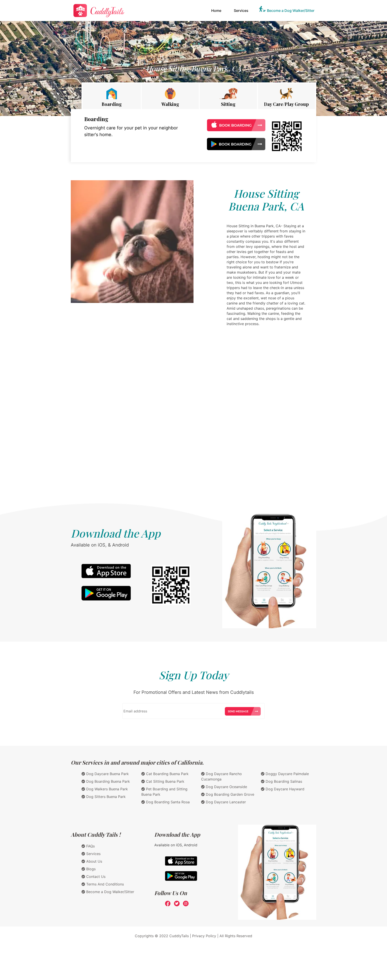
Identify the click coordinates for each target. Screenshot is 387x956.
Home (217, 10)
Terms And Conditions (104, 884)
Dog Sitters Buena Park (105, 796)
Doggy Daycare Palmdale (286, 774)
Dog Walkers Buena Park (106, 789)
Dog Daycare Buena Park (107, 774)
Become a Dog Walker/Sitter (290, 10)
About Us (93, 861)
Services (241, 10)
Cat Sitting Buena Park (164, 781)
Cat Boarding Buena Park (167, 774)
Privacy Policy (204, 936)
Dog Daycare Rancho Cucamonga (221, 776)
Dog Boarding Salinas (283, 781)
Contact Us (95, 876)
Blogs (90, 869)
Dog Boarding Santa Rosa (167, 802)
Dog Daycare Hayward (284, 789)
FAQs (90, 846)
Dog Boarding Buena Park (107, 781)
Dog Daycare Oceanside (226, 787)
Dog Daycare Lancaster (225, 802)
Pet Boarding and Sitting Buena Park (164, 792)
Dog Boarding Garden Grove (229, 794)
